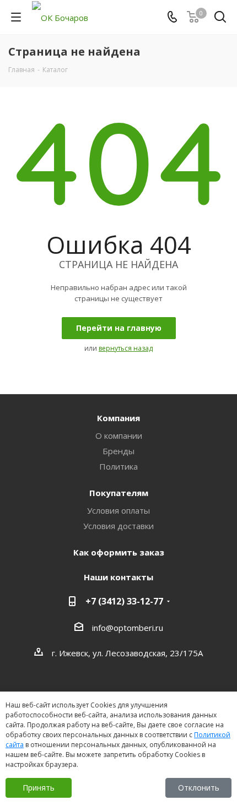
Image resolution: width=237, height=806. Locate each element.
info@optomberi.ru (127, 627)
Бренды (118, 450)
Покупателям (118, 492)
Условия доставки (118, 525)
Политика (118, 466)
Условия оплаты (118, 510)
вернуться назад (126, 348)
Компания (118, 417)
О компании (118, 435)
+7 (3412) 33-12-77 (124, 601)
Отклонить (198, 787)
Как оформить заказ (118, 552)
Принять (39, 787)
